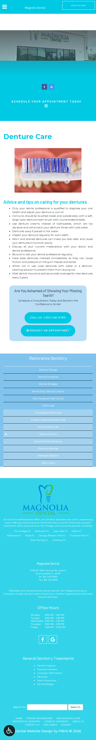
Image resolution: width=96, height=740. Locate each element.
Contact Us (32, 725)
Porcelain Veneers (47, 669)
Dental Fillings (48, 369)
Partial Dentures (48, 426)
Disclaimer (50, 725)
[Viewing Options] (9, 731)
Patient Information (39, 718)
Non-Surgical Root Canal (48, 398)
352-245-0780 (50, 576)
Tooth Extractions (46, 680)
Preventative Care (68, 718)
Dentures (18, 215)
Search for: (19, 707)
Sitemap (66, 725)
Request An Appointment (49, 330)
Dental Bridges (48, 384)
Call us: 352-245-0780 (48, 317)
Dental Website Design (34, 731)
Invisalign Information (49, 673)
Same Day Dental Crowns (48, 391)
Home (19, 718)
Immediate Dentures (48, 412)
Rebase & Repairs (48, 455)
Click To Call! (78, 5)
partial (59, 212)
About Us (78, 721)
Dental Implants (48, 376)
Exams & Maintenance (48, 441)
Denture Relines (48, 448)
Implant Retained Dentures (48, 419)
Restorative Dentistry (48, 358)
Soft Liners (48, 463)
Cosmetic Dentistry (56, 721)
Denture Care (48, 434)
